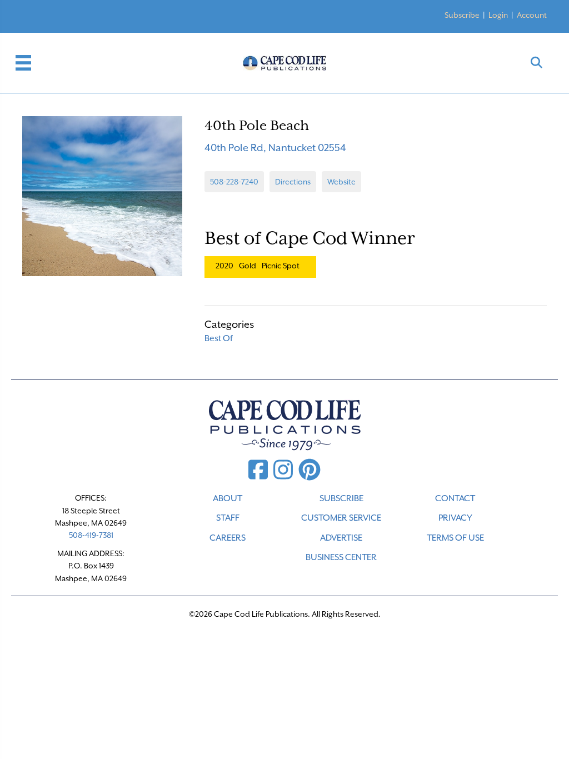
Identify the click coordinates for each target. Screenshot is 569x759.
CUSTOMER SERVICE (341, 518)
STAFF (227, 518)
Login (498, 15)
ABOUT (227, 498)
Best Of (218, 338)
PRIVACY (455, 518)
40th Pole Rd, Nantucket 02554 (275, 147)
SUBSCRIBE (341, 498)
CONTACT (455, 498)
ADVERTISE (341, 538)
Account (532, 15)
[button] (536, 63)
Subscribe (462, 15)
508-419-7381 (91, 535)
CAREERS (227, 538)
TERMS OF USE (455, 538)
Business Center (341, 557)
